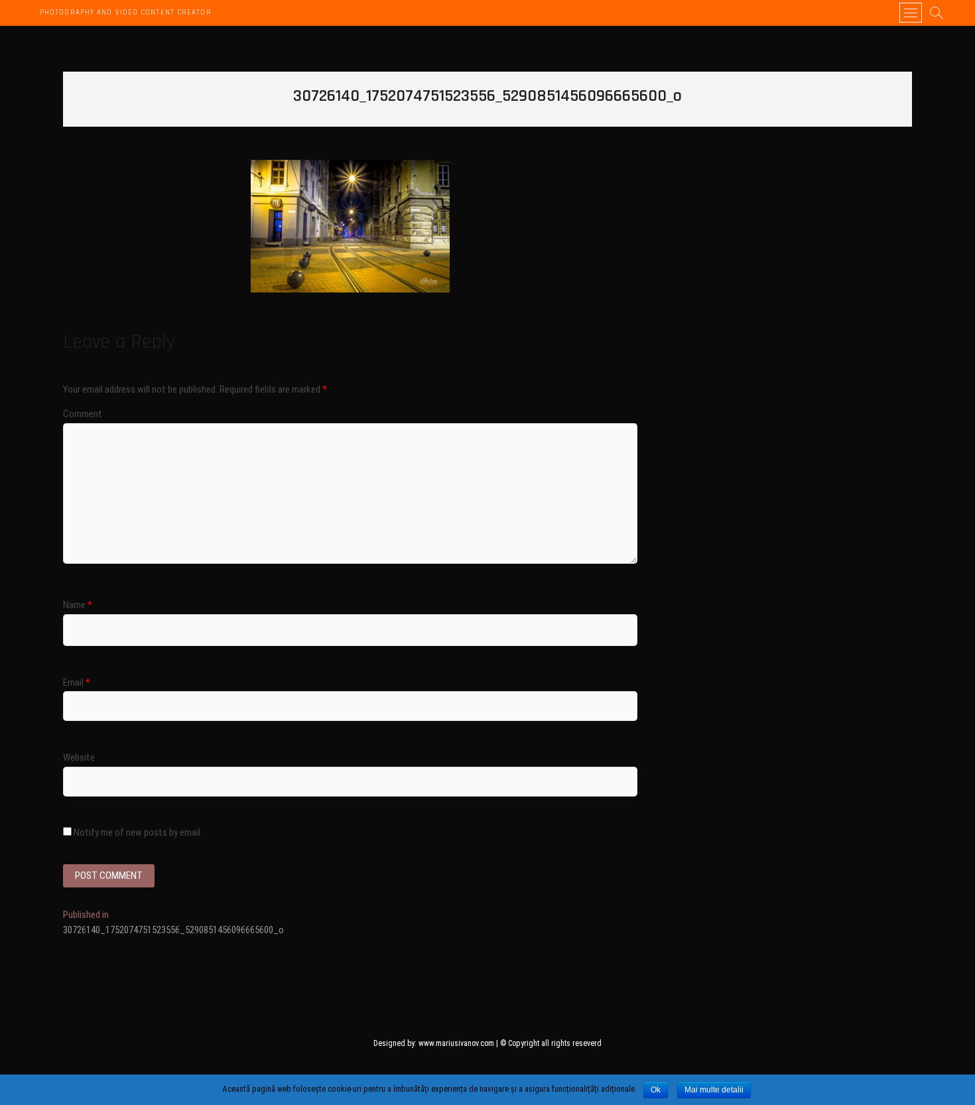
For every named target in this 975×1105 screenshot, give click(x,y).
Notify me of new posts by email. (138, 832)
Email (76, 682)
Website (79, 757)
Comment (82, 414)
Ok (656, 1089)
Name (77, 605)
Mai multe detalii (714, 1089)
